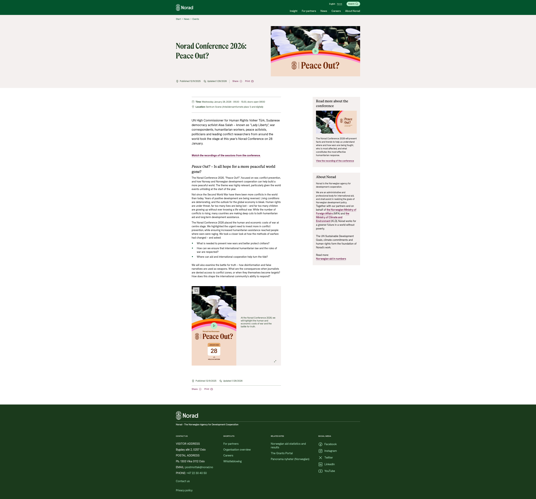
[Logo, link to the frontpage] (184, 7)
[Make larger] (275, 361)
